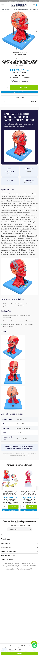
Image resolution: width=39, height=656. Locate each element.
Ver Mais (13, 507)
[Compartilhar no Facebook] (20, 52)
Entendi (19, 653)
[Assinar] (30, 529)
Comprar (24, 87)
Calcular (33, 102)
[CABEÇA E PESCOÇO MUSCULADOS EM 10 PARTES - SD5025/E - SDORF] (10, 489)
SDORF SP (19, 58)
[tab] (16, 48)
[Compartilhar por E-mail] (26, 52)
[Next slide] (36, 30)
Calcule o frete (19, 97)
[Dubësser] (19, 5)
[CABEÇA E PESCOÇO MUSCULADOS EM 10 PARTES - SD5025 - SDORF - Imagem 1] (19, 30)
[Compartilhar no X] (24, 52)
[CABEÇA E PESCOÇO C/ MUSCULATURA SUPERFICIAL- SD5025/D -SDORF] (29, 489)
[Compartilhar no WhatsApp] (22, 52)
